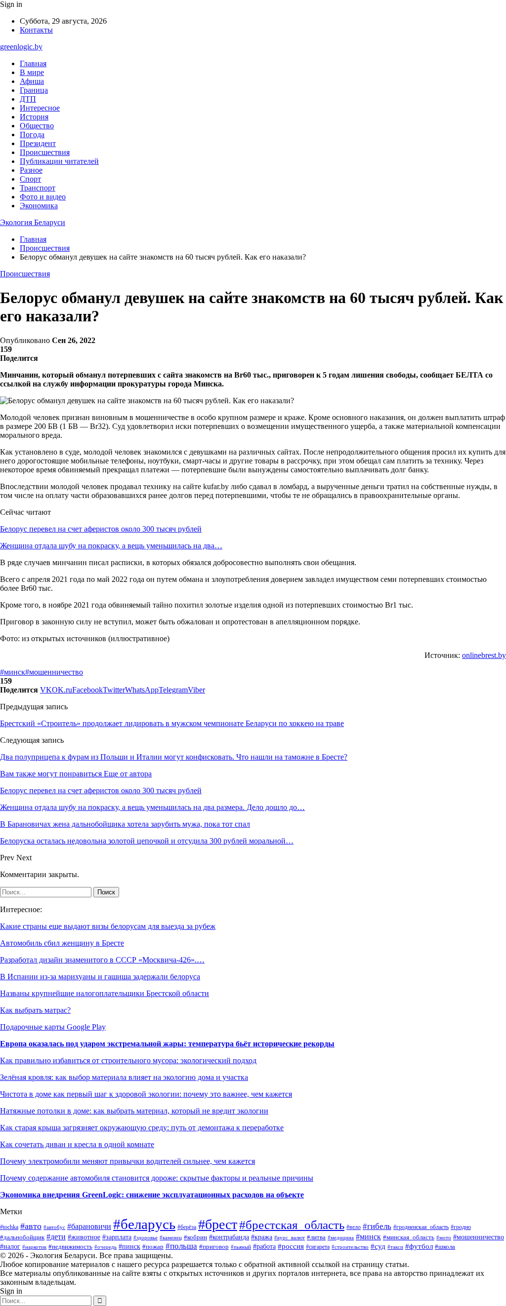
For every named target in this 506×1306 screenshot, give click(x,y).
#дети (56, 1236)
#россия (291, 1246)
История (34, 117)
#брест (217, 1224)
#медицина (341, 1237)
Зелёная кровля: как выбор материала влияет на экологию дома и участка (124, 1077)
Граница (34, 90)
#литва (316, 1237)
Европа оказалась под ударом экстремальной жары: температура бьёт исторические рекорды (167, 1043)
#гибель (377, 1226)
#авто (31, 1226)
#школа (445, 1246)
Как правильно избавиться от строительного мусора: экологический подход (128, 1060)
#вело (353, 1227)
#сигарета (318, 1246)
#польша (181, 1246)
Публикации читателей (59, 161)
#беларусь (144, 1224)
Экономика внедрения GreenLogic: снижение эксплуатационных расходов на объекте (152, 1195)
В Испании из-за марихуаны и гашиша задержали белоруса (100, 976)
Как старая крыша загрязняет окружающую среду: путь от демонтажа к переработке (142, 1127)
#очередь (105, 1247)
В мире (32, 72)
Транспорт (37, 188)
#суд (378, 1246)
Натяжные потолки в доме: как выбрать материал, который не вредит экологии (134, 1111)
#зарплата (116, 1237)
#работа (264, 1246)
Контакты (36, 30)
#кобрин (195, 1237)
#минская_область (408, 1237)
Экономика (39, 205)
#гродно (461, 1227)
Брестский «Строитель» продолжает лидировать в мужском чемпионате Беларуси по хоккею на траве (172, 723)
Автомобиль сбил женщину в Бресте (62, 943)
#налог (10, 1246)
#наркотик (34, 1247)
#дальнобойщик (22, 1237)
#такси (395, 1247)
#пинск (129, 1246)
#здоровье (145, 1237)
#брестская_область (291, 1224)
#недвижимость (70, 1246)
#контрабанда (229, 1237)
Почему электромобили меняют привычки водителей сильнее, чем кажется (127, 1161)
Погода (32, 134)
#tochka (9, 1227)
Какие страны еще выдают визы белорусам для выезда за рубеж (107, 926)
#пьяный (241, 1247)
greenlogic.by (21, 46)
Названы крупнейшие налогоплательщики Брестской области (104, 993)
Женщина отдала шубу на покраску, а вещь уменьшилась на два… (111, 545)
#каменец (171, 1237)
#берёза (186, 1227)
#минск (12, 672)
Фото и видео (43, 196)
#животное (84, 1237)
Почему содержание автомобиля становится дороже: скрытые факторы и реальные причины (156, 1178)
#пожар (153, 1246)
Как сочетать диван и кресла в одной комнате (77, 1144)
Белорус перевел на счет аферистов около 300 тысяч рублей (101, 529)
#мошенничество (54, 672)
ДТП (28, 99)
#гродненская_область (421, 1227)
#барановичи (89, 1226)
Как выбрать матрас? (35, 1010)
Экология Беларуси (32, 222)
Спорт (30, 179)
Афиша (32, 81)
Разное (31, 170)
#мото (443, 1237)
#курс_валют (289, 1237)
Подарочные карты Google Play (53, 1027)
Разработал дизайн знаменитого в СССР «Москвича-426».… (102, 960)
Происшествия (45, 152)
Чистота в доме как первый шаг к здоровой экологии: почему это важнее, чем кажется (146, 1094)
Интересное (40, 108)
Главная (33, 63)
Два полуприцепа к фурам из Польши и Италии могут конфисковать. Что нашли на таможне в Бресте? (173, 757)
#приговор (214, 1246)
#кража (261, 1237)
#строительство (350, 1247)
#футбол (419, 1246)
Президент (38, 143)
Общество (37, 125)
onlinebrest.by (484, 655)
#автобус (54, 1227)
